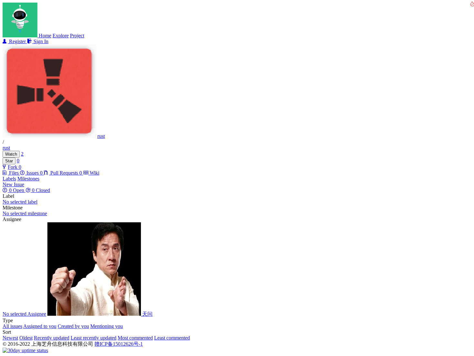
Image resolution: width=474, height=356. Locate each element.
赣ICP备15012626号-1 (118, 344)
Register (17, 41)
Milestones (28, 178)
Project (77, 35)
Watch (11, 154)
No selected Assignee (24, 314)
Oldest (26, 338)
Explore (61, 35)
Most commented (135, 338)
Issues (34, 173)
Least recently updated (93, 338)
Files (14, 173)
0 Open (16, 190)
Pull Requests (65, 173)
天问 (147, 314)
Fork (13, 167)
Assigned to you (39, 326)
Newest (10, 338)
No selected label (20, 202)
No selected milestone (25, 213)
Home (45, 35)
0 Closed (40, 190)
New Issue (13, 184)
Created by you (73, 326)
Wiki (93, 173)
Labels (9, 178)
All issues (12, 326)
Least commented (172, 338)
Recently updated (51, 338)
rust (101, 136)
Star (9, 161)
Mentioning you (106, 326)
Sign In (40, 41)
